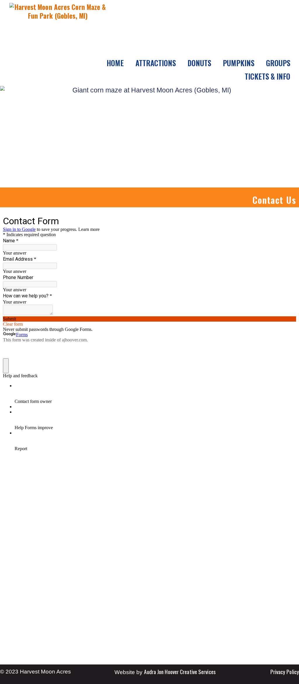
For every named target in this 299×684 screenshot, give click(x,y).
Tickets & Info (267, 76)
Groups (278, 62)
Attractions (155, 62)
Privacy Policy (284, 671)
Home (115, 62)
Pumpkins (238, 62)
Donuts (199, 62)
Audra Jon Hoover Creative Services (179, 671)
